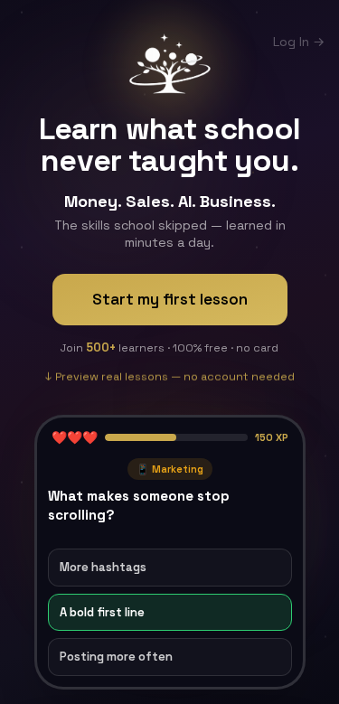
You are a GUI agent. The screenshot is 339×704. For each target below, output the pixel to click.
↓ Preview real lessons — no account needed (170, 373)
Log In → (299, 41)
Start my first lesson (170, 299)
